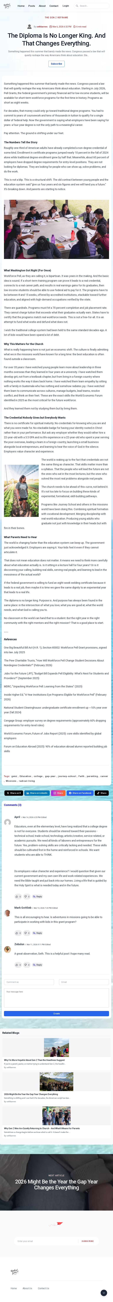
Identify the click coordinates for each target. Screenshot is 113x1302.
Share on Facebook (82, 793)
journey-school (67, 776)
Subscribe (56, 63)
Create (56, 1013)
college (38, 776)
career (104, 776)
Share (60, 793)
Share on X (15, 793)
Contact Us (43, 1288)
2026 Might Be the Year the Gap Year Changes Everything (31, 1094)
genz (14, 776)
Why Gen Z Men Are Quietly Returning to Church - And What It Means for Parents (42, 1128)
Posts (31, 5)
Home (21, 5)
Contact (53, 5)
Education (26, 776)
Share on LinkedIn (38, 793)
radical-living (27, 781)
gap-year (50, 776)
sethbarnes (42, 26)
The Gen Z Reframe (56, 17)
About (42, 5)
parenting (93, 776)
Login (66, 5)
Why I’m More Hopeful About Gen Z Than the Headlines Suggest (34, 1060)
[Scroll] (104, 1293)
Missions (11, 781)
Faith (82, 776)
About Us (27, 1288)
